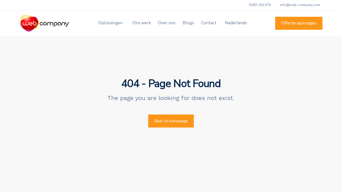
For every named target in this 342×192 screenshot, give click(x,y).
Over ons (167, 23)
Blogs (188, 23)
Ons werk (141, 23)
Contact (209, 23)
